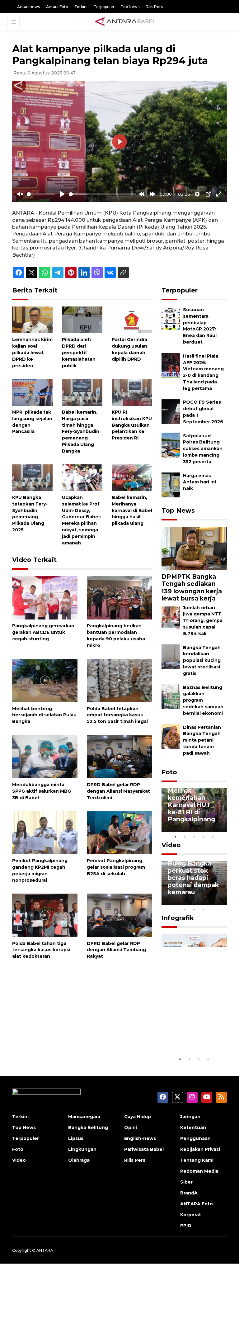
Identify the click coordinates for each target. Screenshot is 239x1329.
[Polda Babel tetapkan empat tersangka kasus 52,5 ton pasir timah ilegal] (119, 680)
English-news (140, 1138)
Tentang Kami (196, 1160)
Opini (130, 1127)
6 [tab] (213, 901)
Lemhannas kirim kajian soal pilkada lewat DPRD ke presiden (32, 352)
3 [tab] (194, 836)
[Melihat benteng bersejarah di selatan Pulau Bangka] (44, 680)
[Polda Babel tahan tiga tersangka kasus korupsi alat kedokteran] (44, 915)
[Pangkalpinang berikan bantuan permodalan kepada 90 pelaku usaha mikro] (119, 597)
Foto (169, 772)
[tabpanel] (194, 810)
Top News (130, 6)
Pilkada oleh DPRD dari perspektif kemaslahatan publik (79, 352)
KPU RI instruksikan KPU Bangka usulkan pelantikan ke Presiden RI (132, 425)
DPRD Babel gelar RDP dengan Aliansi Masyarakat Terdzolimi (118, 791)
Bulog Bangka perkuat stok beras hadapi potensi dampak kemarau (193, 878)
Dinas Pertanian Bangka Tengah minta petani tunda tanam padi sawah (202, 740)
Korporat (190, 1214)
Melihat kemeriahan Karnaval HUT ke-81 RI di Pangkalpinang (191, 805)
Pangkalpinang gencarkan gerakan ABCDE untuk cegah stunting (43, 632)
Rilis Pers (154, 6)
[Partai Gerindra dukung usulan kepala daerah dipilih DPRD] (132, 319)
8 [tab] (185, 909)
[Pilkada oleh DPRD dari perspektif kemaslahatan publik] (82, 319)
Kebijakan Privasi (200, 1149)
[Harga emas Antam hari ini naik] (171, 484)
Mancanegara (84, 1116)
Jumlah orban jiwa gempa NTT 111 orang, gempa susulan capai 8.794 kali (203, 620)
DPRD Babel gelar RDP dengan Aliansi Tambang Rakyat (116, 950)
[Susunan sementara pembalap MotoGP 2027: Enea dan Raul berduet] (171, 318)
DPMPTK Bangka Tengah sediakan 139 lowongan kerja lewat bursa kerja (192, 587)
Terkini (80, 6)
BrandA (189, 1193)
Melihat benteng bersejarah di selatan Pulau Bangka (44, 715)
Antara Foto (57, 6)
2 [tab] (185, 836)
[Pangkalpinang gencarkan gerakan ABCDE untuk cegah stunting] (44, 597)
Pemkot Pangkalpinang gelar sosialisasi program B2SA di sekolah (116, 867)
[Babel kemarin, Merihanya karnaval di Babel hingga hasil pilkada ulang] (132, 477)
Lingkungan (82, 1149)
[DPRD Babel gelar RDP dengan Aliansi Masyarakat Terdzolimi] (119, 756)
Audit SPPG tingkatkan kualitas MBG (188, 1034)
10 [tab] (203, 909)
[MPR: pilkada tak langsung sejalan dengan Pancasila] (32, 392)
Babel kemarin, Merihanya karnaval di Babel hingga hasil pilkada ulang (132, 510)
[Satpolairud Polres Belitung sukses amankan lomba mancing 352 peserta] (171, 445)
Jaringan (190, 1116)
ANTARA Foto (196, 1204)
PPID (185, 1225)
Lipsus (75, 1138)
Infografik (178, 918)
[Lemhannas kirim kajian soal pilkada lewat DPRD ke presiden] (32, 319)
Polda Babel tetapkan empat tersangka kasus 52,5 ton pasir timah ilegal (117, 715)
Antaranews (28, 6)
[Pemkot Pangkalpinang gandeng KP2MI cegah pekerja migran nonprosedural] (44, 832)
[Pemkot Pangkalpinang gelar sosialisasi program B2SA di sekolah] (119, 832)
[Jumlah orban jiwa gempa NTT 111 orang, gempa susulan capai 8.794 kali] (171, 616)
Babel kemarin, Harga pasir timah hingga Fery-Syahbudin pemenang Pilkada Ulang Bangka (80, 431)
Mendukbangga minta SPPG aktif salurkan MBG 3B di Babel (41, 791)
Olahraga (79, 1160)
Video (171, 845)
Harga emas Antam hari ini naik (199, 482)
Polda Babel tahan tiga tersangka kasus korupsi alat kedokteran (41, 950)
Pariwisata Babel (144, 1149)
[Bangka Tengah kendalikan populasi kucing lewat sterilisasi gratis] (171, 656)
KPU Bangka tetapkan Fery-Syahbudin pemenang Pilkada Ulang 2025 (30, 514)
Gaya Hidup (137, 1116)
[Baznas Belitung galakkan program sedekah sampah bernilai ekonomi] (171, 696)
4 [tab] (203, 836)
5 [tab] (213, 836)
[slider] (41, 194)
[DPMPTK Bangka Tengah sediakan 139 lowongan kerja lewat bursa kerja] (194, 548)
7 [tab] (222, 901)
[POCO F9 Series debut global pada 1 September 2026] (171, 411)
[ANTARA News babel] (125, 22)
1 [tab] (175, 836)
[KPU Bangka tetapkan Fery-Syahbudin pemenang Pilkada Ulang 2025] (32, 477)
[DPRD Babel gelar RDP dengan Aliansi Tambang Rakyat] (119, 915)
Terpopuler (104, 6)
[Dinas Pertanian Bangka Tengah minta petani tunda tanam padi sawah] (171, 736)
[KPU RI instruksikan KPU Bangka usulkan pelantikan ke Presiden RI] (132, 392)
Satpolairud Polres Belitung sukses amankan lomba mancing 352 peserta (203, 448)
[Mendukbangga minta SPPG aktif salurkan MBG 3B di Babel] (44, 756)
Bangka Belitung (88, 1127)
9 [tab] (194, 909)
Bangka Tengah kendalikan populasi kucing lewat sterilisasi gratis (202, 660)
